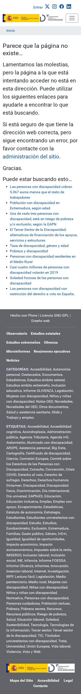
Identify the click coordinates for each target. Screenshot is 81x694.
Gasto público (33, 534)
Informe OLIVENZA (38, 391)
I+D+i (62, 534)
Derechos (28, 480)
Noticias (12, 360)
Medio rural (37, 582)
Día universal (16, 496)
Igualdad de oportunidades (43, 539)
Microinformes (18, 351)
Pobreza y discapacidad (29, 251)
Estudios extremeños (23, 342)
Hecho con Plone (23, 315)
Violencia (13, 652)
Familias (13, 534)
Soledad (52, 619)
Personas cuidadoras (23, 603)
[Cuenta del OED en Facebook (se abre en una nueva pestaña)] (62, 6)
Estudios (49, 523)
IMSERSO (13, 555)
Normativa (14, 598)
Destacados (31, 374)
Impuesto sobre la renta (52, 550)
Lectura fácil (25, 576)
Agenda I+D (59, 437)
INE (20, 560)
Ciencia (12, 458)
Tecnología (39, 625)
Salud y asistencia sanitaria (28, 412)
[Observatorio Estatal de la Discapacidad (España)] (34, 18)
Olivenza (51, 342)
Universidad (15, 646)
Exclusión (39, 528)
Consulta (37, 469)
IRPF (9, 576)
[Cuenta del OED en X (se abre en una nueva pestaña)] (48, 6)
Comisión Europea (34, 458)
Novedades (63, 401)
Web (37, 652)
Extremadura (58, 528)
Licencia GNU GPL (54, 315)
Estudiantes (15, 517)
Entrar (38, 7)
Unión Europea (38, 646)
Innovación (59, 566)
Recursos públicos (20, 614)
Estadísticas (16, 380)
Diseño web (40, 321)
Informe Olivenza (19, 566)
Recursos (54, 609)
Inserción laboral (19, 571)
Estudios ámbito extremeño (28, 385)
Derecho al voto (30, 475)
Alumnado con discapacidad (49, 442)
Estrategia (52, 512)
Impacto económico (22, 544)
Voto (26, 652)
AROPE (12, 448)
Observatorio (16, 333)
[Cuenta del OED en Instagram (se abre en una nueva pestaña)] (55, 6)
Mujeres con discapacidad (27, 396)
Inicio (10, 30)
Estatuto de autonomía (24, 512)
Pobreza (12, 609)
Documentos (52, 374)
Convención (54, 469)
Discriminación (28, 491)
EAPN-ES (36, 496)
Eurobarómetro (18, 528)
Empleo (46, 501)
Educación (52, 496)
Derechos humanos (53, 480)
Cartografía (15, 453)
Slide (56, 412)
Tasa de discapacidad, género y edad (39, 246)
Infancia (30, 560)
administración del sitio (31, 157)
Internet (40, 571)
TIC (40, 635)
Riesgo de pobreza (51, 614)
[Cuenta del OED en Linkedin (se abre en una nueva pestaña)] (70, 6)
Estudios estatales (45, 333)
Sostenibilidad (17, 625)
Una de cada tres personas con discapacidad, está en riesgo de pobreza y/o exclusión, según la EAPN (41, 218)
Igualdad (13, 539)
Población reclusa (55, 603)
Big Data (58, 448)
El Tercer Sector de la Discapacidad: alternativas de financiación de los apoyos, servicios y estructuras (43, 234)
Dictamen (14, 485)
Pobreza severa (33, 609)
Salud (11, 619)
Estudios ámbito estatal (46, 380)
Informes (42, 566)
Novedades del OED (21, 407)
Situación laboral (30, 619)
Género (50, 534)
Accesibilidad (40, 369)
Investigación (58, 571)
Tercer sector (41, 630)
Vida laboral (60, 646)
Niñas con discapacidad (48, 587)
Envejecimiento (30, 507)
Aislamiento (15, 442)
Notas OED (44, 401)
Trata (62, 641)
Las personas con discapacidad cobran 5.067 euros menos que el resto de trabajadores (41, 192)
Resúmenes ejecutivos (52, 351)
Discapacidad (34, 485)
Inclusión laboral (36, 555)
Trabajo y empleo (20, 417)
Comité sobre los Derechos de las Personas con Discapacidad (38, 463)
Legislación (64, 391)
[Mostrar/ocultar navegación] (72, 18)
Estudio (35, 523)
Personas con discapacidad (46, 598)
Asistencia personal (34, 448)
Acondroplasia (33, 432)
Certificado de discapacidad (48, 453)
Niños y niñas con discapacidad (31, 593)
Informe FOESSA (52, 560)
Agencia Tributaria (34, 437)
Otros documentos (53, 407)
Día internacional (55, 491)
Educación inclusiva (22, 501)
